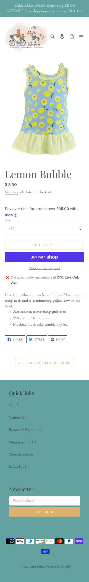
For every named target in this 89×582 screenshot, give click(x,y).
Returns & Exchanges (25, 430)
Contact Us (17, 417)
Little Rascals (38, 566)
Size (7, 220)
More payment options (44, 268)
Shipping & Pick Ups (25, 442)
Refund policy (19, 467)
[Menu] (81, 36)
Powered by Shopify (58, 566)
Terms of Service (21, 455)
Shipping (11, 192)
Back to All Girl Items (48, 362)
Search (14, 405)
